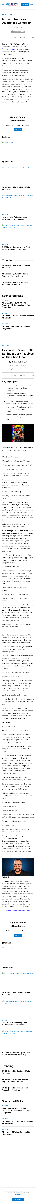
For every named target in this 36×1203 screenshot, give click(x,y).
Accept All (18, 1199)
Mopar (25, 44)
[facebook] (12, 38)
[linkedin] (15, 38)
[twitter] (18, 38)
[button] (3, 4)
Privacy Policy (18, 1194)
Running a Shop (7, 14)
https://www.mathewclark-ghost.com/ (16, 910)
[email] (24, 38)
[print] (33, 38)
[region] (18, 1195)
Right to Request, (8, 49)
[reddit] (21, 38)
